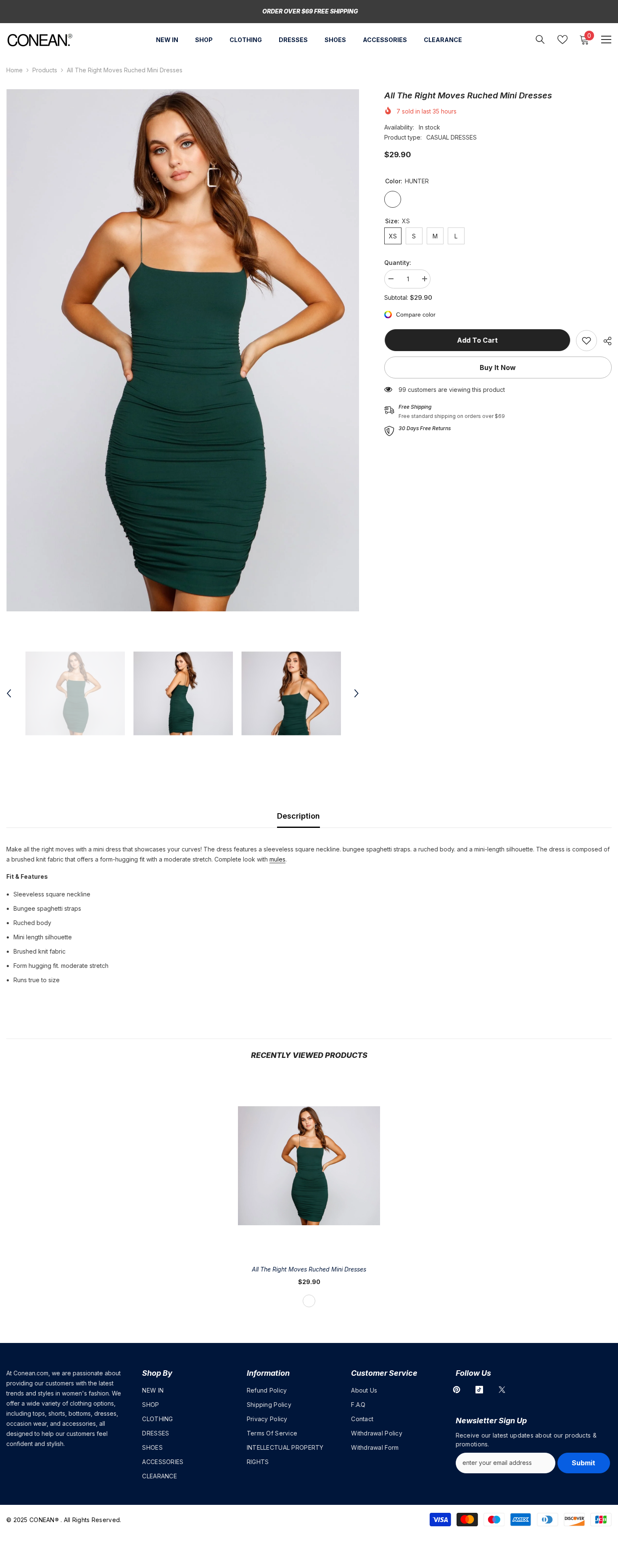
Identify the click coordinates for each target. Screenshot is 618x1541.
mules (277, 859)
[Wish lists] (562, 39)
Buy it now (498, 367)
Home (14, 70)
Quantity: (397, 262)
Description (298, 815)
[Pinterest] (456, 1389)
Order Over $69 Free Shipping (310, 11)
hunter (309, 1301)
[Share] (604, 341)
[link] (586, 340)
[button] (9, 693)
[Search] (540, 39)
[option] (182, 350)
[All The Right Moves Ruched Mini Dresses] (309, 1165)
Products (44, 70)
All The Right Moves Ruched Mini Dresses (309, 1269)
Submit (583, 1463)
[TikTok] (479, 1389)
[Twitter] (502, 1389)
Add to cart (477, 340)
